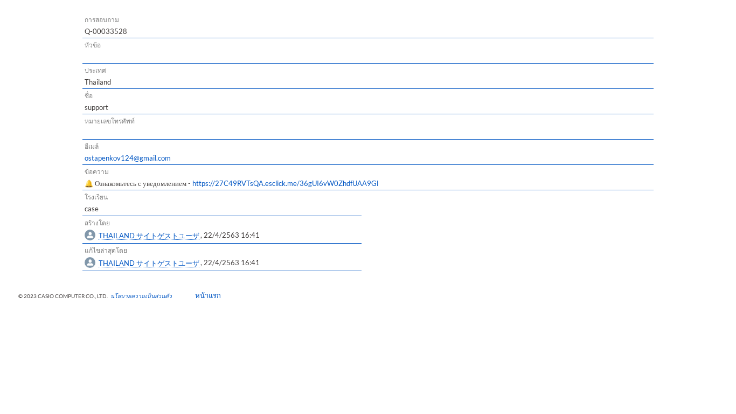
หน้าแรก (204, 295)
